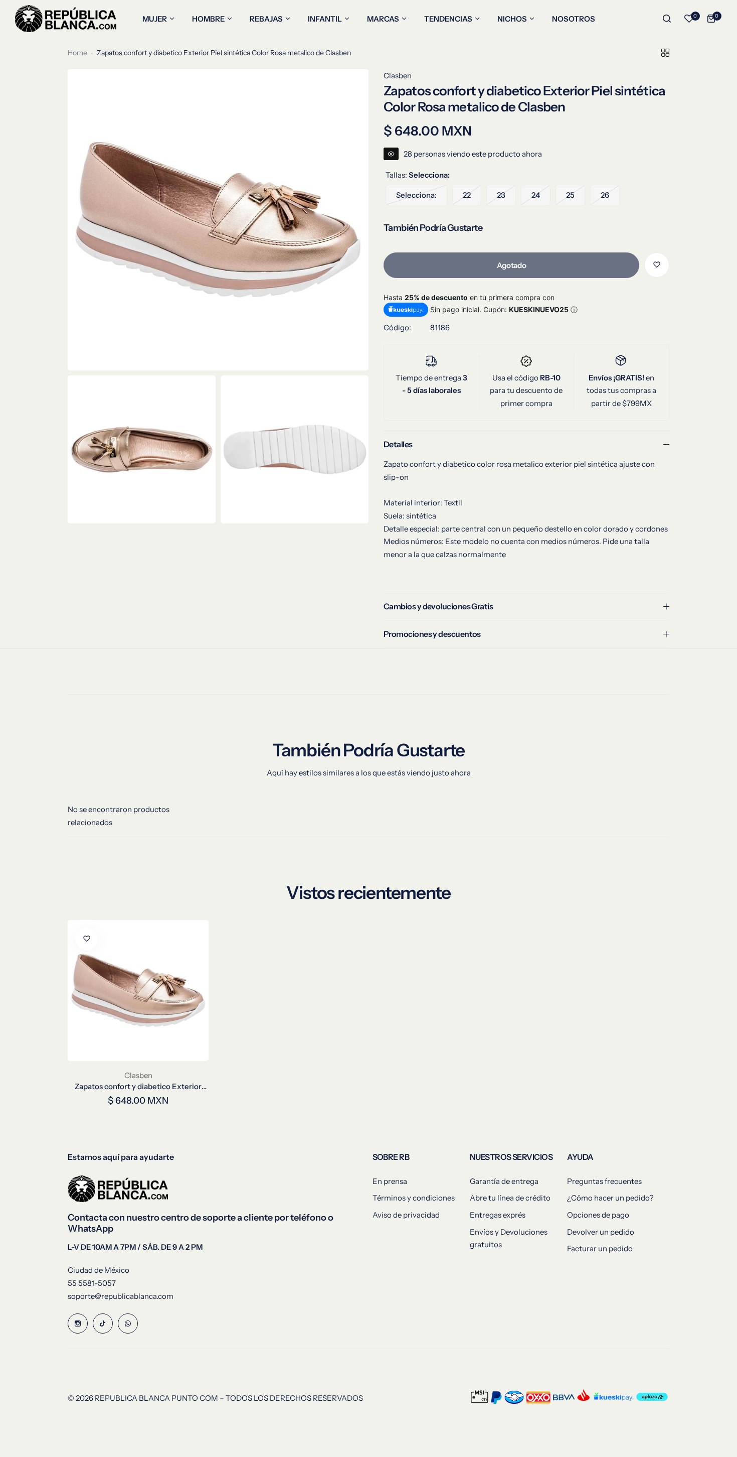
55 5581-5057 (92, 1283)
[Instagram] (78, 1323)
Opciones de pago (598, 1215)
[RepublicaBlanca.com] (65, 18)
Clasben (398, 75)
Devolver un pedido (600, 1232)
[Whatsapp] (128, 1323)
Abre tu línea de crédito (510, 1198)
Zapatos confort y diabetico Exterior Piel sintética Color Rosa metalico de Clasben (138, 1086)
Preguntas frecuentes (604, 1181)
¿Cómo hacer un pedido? (610, 1198)
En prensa (390, 1181)
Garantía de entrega (504, 1181)
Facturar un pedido (600, 1248)
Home (77, 52)
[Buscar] (667, 19)
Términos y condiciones (414, 1198)
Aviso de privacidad (406, 1215)
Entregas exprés (497, 1215)
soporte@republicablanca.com (120, 1296)
